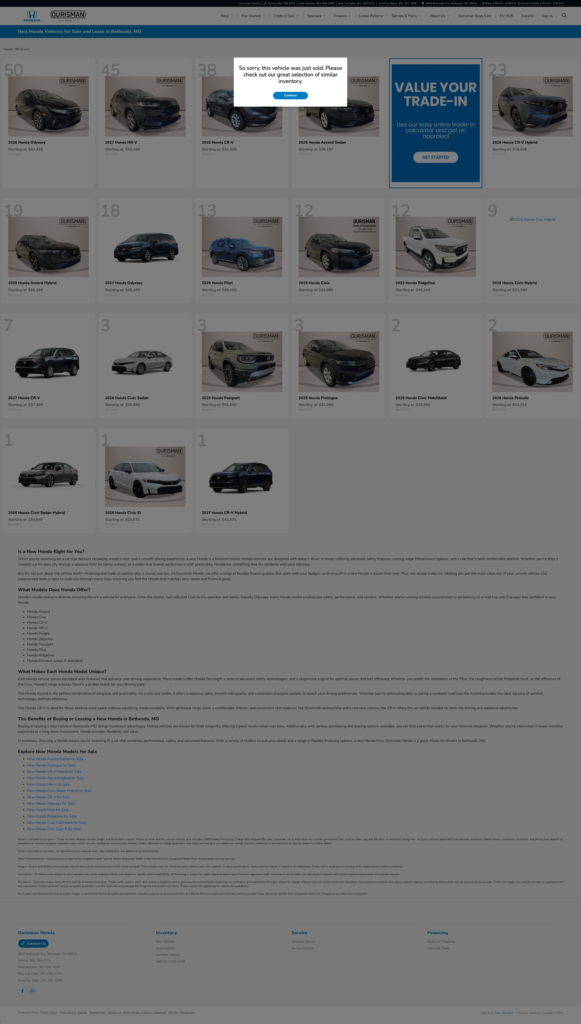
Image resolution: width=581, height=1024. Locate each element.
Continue (290, 95)
